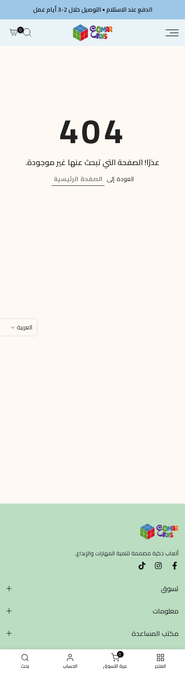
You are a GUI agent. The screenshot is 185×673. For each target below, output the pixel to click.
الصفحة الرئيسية (78, 179)
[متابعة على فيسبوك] (175, 565)
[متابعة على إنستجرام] (158, 565)
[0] (13, 33)
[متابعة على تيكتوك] (142, 565)
